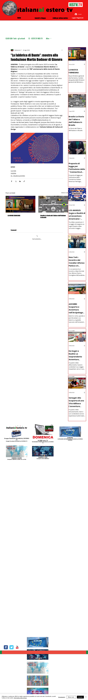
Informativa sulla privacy (20, 698)
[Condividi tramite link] (24, 181)
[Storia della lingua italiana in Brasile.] (53, 204)
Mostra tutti (64, 193)
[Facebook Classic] (6, 647)
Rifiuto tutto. (71, 697)
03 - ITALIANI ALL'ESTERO (18, 176)
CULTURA (13, 171)
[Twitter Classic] (11, 647)
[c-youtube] (17, 647)
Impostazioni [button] (61, 697)
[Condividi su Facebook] (11, 181)
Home (19, 18)
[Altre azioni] (62, 50)
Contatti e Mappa (40, 18)
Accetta (80, 697)
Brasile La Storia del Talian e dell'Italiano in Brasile (53, 216)
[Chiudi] (86, 697)
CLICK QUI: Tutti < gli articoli (15, 38)
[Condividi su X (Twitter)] (16, 181)
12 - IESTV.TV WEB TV (35, 38)
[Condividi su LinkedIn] (20, 181)
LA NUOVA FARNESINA (14, 215)
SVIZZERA (13, 173)
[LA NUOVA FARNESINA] (20, 204)
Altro (47, 38)
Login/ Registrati (77, 18)
